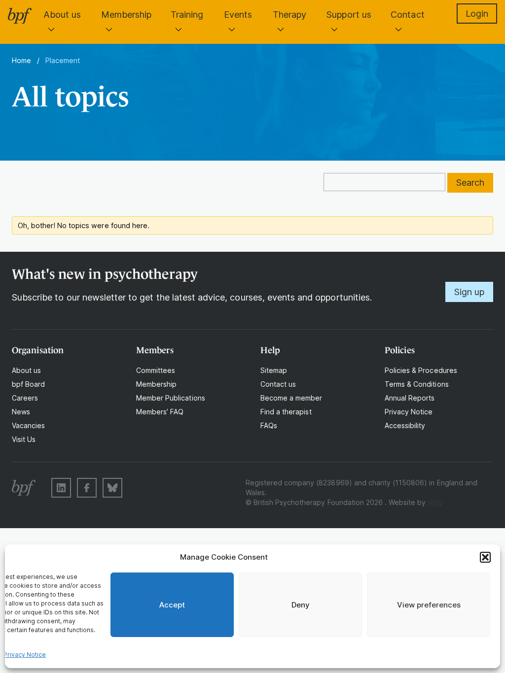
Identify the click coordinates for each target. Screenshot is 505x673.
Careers (25, 398)
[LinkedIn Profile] (61, 488)
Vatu (435, 502)
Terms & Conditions (417, 384)
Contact (407, 14)
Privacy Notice (24, 654)
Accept (172, 604)
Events (238, 14)
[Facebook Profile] (87, 488)
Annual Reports (410, 398)
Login (477, 13)
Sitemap (273, 370)
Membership (126, 14)
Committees (155, 370)
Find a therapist (286, 411)
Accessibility (405, 425)
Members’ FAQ (159, 411)
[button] (485, 557)
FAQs (268, 425)
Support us (348, 14)
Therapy (289, 14)
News (21, 411)
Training (187, 14)
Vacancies (28, 425)
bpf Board (28, 384)
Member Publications (170, 398)
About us (62, 14)
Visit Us (24, 439)
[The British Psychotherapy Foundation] (20, 16)
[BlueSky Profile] (112, 488)
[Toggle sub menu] (51, 29)
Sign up (469, 292)
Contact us (278, 384)
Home (21, 60)
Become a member (291, 398)
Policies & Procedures (421, 370)
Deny (300, 604)
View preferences (429, 604)
